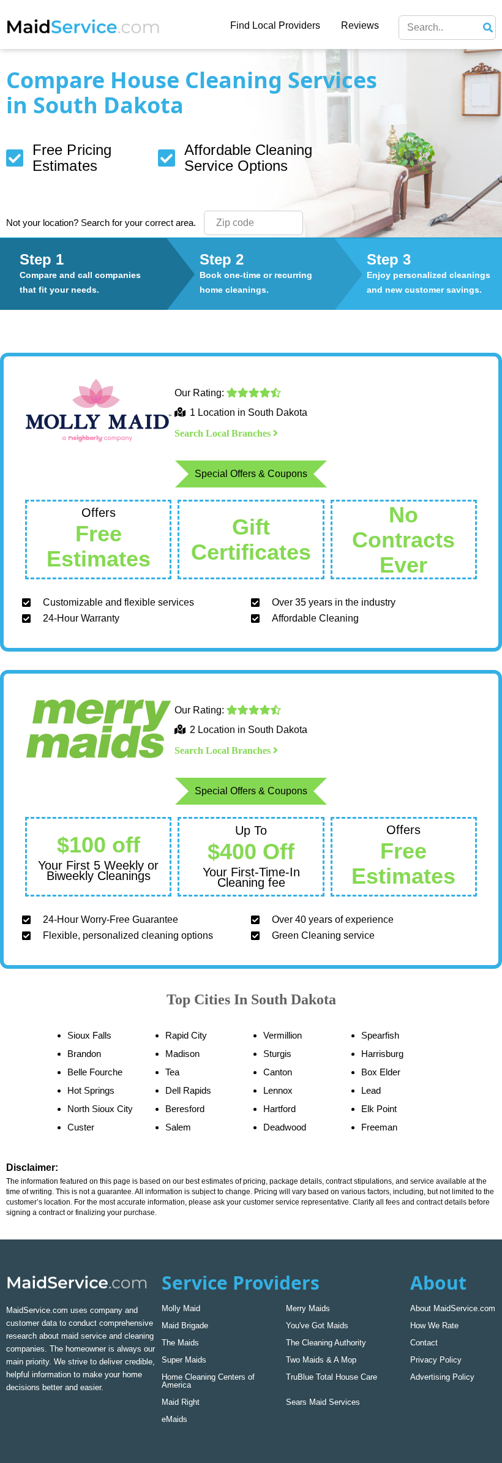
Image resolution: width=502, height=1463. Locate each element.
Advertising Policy (442, 1377)
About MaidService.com (452, 1308)
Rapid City (186, 1035)
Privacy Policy (436, 1359)
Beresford (184, 1109)
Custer (80, 1127)
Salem (178, 1127)
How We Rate (434, 1325)
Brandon (84, 1053)
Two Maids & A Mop (321, 1360)
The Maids (180, 1343)
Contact (424, 1342)
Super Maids (184, 1360)
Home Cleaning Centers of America (208, 1381)
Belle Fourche (94, 1072)
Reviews (360, 25)
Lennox (278, 1090)
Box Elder (380, 1072)
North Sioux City (100, 1109)
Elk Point (379, 1109)
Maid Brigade (185, 1325)
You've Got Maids (317, 1325)
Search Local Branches (223, 433)
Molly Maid (181, 1308)
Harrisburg (382, 1053)
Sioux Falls (89, 1035)
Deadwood (284, 1127)
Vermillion (282, 1035)
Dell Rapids (188, 1090)
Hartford (279, 1109)
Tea (172, 1072)
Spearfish (380, 1035)
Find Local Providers (275, 25)
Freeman (379, 1127)
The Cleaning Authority (326, 1343)
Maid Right (181, 1402)
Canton (277, 1072)
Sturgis (277, 1053)
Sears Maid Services (323, 1402)
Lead (371, 1090)
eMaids (174, 1419)
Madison (182, 1053)
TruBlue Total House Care (331, 1377)
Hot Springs (90, 1090)
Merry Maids (308, 1308)
